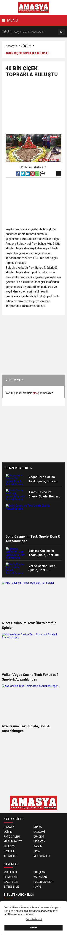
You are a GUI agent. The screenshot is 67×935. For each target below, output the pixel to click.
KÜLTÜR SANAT (13, 841)
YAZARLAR (40, 876)
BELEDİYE (9, 846)
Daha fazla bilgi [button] (34, 919)
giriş (35, 392)
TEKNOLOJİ (10, 856)
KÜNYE (38, 886)
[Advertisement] (36, 107)
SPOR (37, 851)
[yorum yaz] (42, 174)
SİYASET (9, 851)
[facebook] (18, 174)
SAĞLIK (38, 846)
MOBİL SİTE (11, 872)
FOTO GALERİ (12, 836)
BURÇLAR (39, 872)
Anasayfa (11, 45)
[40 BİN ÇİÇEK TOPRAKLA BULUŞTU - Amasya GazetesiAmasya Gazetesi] (33, 7)
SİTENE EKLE (11, 886)
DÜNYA (38, 826)
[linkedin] (27, 174)
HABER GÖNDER (43, 881)
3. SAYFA (9, 826)
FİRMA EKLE (11, 876)
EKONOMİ (39, 831)
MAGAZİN (39, 841)
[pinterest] (32, 174)
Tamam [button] (33, 928)
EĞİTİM (8, 831)
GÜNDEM (26, 45)
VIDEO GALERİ (42, 856)
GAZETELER (11, 881)
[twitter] (23, 174)
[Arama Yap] (61, 32)
